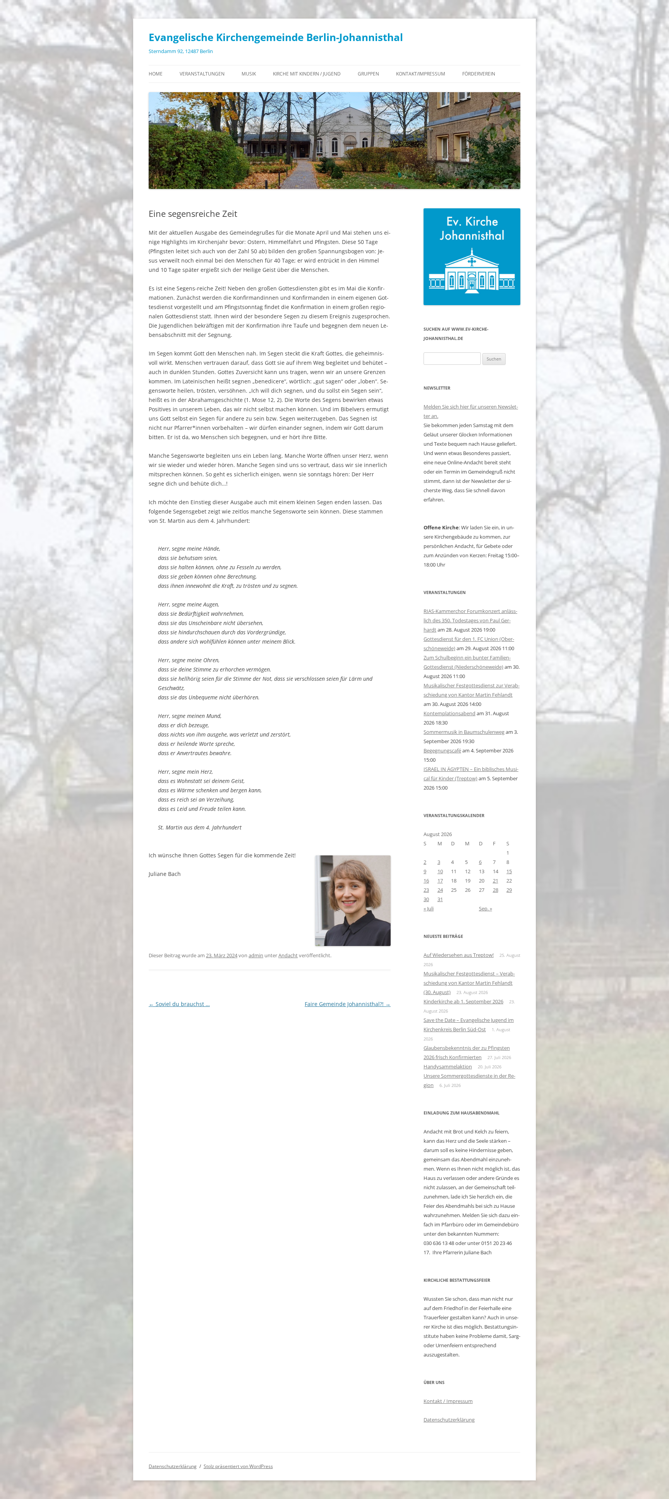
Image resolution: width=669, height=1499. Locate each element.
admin (256, 955)
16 (426, 880)
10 (440, 871)
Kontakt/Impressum (420, 73)
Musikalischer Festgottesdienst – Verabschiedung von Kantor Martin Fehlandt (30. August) (469, 983)
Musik (249, 73)
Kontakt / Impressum (448, 1401)
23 (426, 889)
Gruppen (368, 73)
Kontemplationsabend (449, 713)
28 (495, 889)
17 (440, 880)
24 (440, 889)
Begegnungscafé (442, 750)
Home (156, 73)
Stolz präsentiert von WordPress (238, 1466)
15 (509, 871)
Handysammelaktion (448, 1066)
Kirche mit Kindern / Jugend (307, 73)
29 (509, 889)
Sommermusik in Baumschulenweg (464, 731)
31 (440, 899)
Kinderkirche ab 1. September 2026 (463, 1001)
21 (495, 880)
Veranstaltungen (202, 73)
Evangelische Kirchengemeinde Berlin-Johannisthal (276, 37)
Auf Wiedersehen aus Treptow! (459, 954)
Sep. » (485, 908)
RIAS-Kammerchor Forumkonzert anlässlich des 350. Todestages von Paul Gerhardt (470, 620)
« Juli (429, 908)
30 (426, 899)
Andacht (288, 955)
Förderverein (478, 73)
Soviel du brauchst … (179, 1004)
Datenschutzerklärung (449, 1419)
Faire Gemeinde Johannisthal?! (348, 1004)
